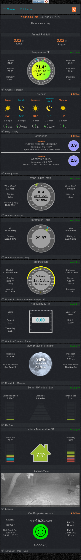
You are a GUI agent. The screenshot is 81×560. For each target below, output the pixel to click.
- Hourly (14, 131)
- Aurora (20, 299)
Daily (7, 131)
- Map (26, 257)
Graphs (8, 90)
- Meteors (28, 299)
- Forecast (18, 90)
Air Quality (9, 551)
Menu (11, 9)
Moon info (9, 299)
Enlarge (8, 509)
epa (46, 521)
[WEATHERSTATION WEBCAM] (40, 489)
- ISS (42, 299)
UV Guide (9, 425)
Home (28, 9)
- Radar (27, 341)
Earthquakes (11, 173)
